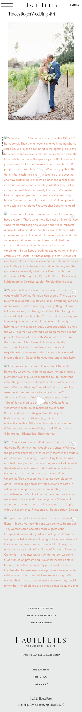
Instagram (41, 669)
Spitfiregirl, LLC (55, 705)
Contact (75, 4)
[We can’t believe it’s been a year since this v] (41, 325)
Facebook (41, 683)
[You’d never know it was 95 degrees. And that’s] (41, 477)
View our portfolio (41, 615)
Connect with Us (41, 608)
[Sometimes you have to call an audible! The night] (41, 401)
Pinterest (41, 676)
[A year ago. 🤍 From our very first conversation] (41, 553)
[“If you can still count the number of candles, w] (41, 249)
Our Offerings (41, 622)
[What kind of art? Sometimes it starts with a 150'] (41, 173)
